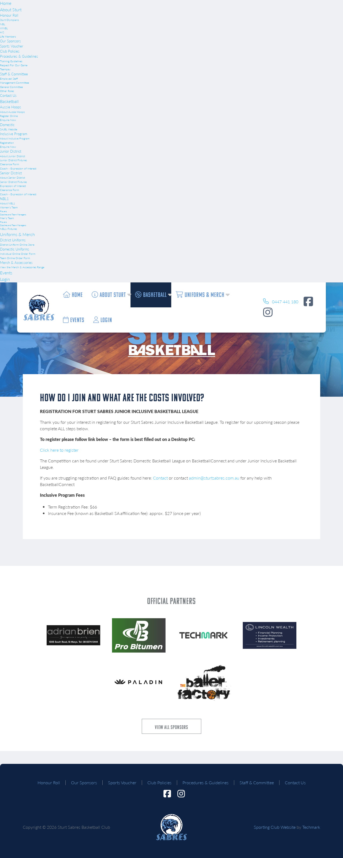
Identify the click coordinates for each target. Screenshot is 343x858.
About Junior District (12, 156)
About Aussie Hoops (12, 112)
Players (3, 211)
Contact (160, 478)
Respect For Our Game (13, 65)
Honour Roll (9, 15)
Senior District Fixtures (13, 182)
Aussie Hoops (10, 107)
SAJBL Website (8, 129)
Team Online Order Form (15, 258)
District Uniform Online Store (17, 244)
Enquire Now (8, 120)
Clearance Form (9, 164)
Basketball (9, 101)
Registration (7, 143)
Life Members (8, 36)
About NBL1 (7, 203)
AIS (2, 32)
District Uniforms (13, 240)
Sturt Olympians (9, 20)
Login (5, 279)
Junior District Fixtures (13, 160)
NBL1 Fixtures (8, 229)
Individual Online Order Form (17, 254)
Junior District (10, 151)
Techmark (311, 827)
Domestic (7, 124)
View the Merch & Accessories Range (22, 267)
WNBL (4, 28)
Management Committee (14, 82)
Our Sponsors (10, 41)
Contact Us (8, 95)
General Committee (11, 87)
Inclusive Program (13, 133)
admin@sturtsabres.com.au (214, 478)
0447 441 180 (284, 302)
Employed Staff (9, 78)
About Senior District (12, 177)
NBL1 (4, 198)
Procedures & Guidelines (19, 56)
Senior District (11, 173)
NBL (2, 24)
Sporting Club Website (275, 827)
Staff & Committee (14, 74)
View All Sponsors (171, 727)
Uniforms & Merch (17, 234)
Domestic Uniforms (14, 249)
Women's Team (9, 207)
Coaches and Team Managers (13, 214)
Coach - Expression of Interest (18, 168)
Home (5, 3)
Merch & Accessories (16, 262)
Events (6, 273)
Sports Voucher (11, 46)
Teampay (5, 69)
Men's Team (7, 218)
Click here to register (59, 450)
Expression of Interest (13, 186)
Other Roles (7, 91)
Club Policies (10, 51)
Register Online (9, 116)
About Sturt (10, 9)
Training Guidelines (11, 61)
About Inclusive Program (14, 138)
